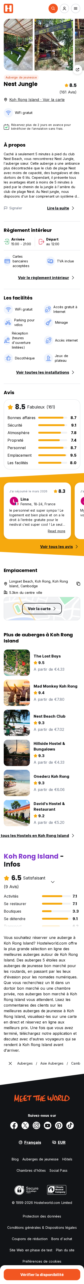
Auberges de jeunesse (40, 1159)
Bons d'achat (61, 1239)
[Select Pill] (53, 8)
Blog (15, 1159)
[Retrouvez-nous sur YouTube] (47, 1125)
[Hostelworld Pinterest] (59, 1125)
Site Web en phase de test (31, 1250)
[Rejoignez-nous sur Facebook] (14, 1125)
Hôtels (67, 1159)
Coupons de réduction (30, 1239)
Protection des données (42, 1216)
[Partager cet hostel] (77, 69)
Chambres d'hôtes (31, 1170)
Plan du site (65, 1250)
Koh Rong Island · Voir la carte (37, 99)
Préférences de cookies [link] (42, 1261)
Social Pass (58, 1170)
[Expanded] (10, 1063)
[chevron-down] (52, 881)
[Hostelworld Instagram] (36, 1125)
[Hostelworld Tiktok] (70, 1125)
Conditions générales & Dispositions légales (42, 1228)
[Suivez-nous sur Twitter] (25, 1125)
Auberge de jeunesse (21, 77)
